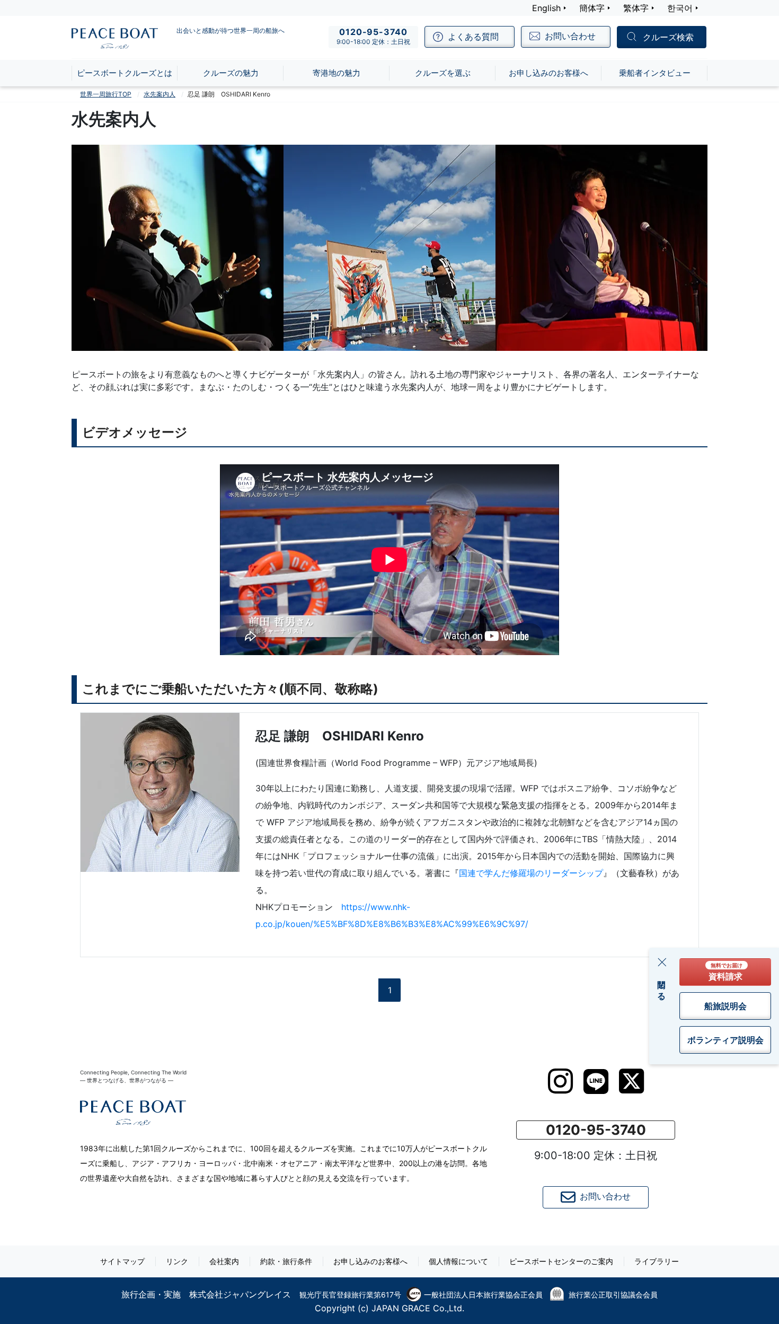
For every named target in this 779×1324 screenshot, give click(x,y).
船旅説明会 (725, 1006)
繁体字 (636, 8)
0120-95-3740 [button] (596, 1130)
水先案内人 (159, 94)
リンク (177, 1261)
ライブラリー (656, 1261)
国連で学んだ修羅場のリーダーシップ (531, 873)
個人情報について (458, 1261)
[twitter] (631, 1081)
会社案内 (224, 1261)
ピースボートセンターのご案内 (561, 1261)
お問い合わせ (605, 1196)
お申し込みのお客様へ (370, 1261)
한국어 (680, 8)
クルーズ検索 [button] (668, 37)
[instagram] (560, 1081)
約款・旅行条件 (286, 1261)
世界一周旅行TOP (105, 94)
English (546, 8)
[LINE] (595, 1081)
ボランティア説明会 (725, 1040)
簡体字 (592, 8)
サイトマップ (122, 1261)
